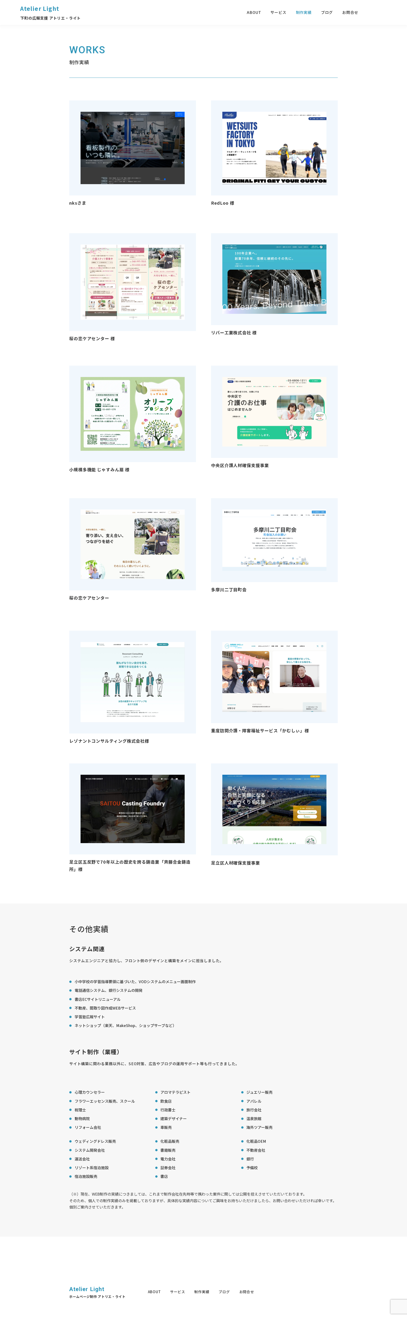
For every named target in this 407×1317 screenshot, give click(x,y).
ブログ (327, 12)
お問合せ (350, 12)
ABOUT (254, 12)
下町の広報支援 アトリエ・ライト (50, 18)
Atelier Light (39, 8)
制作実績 (304, 12)
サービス (278, 12)
